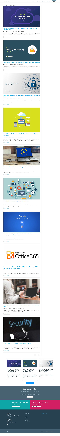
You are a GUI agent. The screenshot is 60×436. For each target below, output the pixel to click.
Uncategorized (16, 31)
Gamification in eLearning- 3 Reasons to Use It (16, 201)
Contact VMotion (27, 421)
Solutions (32, 1)
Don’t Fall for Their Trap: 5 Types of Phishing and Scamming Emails (21, 62)
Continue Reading (7, 36)
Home (28, 1)
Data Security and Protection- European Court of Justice (18, 167)
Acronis (16, 308)
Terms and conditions (28, 414)
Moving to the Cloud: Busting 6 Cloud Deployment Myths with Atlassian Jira (13, 370)
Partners (43, 1)
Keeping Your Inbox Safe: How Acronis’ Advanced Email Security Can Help (46, 370)
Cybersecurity (23, 308)
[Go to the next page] (39, 355)
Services (38, 1)
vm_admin (5, 31)
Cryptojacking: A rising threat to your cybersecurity (17, 343)
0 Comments (22, 31)
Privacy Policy (27, 413)
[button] (54, 1)
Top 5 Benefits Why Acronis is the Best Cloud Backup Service (20, 234)
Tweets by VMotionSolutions (44, 413)
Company (48, 1)
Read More (25, 379)
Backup (19, 308)
